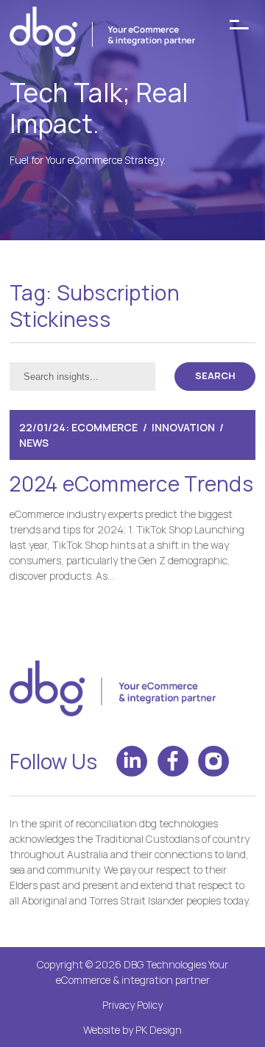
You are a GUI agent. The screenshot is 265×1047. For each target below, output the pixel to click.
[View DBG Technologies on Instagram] (213, 761)
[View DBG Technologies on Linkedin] (131, 761)
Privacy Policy (132, 1005)
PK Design (158, 1030)
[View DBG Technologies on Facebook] (173, 761)
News (34, 443)
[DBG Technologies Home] (102, 34)
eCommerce (104, 427)
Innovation (183, 427)
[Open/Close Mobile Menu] (239, 25)
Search (215, 376)
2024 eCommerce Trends (131, 483)
